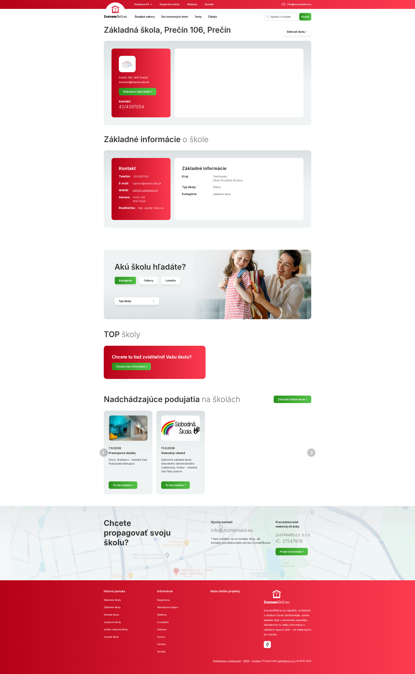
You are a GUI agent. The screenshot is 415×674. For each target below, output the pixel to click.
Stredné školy (111, 614)
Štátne (217, 187)
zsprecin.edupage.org (145, 190)
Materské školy (112, 599)
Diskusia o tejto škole (136, 91)
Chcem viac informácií (130, 366)
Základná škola (222, 194)
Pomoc (161, 636)
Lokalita (171, 280)
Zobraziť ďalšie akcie (291, 399)
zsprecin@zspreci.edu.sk (134, 82)
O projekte (163, 622)
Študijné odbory (145, 16)
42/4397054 (131, 106)
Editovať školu (296, 31)
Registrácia (163, 599)
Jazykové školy (112, 622)
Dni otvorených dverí (174, 16)
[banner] (115, 10)
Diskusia (161, 629)
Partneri (161, 644)
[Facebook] (267, 644)
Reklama (192, 4)
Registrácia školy (169, 4)
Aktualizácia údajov (167, 607)
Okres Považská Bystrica (228, 180)
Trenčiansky (220, 176)
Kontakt (209, 4)
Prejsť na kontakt (291, 551)
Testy (198, 16)
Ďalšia (311, 452)
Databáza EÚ (141, 4)
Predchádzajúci (104, 452)
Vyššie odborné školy (116, 629)
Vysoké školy (111, 636)
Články (212, 16)
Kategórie (125, 280)
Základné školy (112, 607)
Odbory (149, 280)
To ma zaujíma (122, 485)
